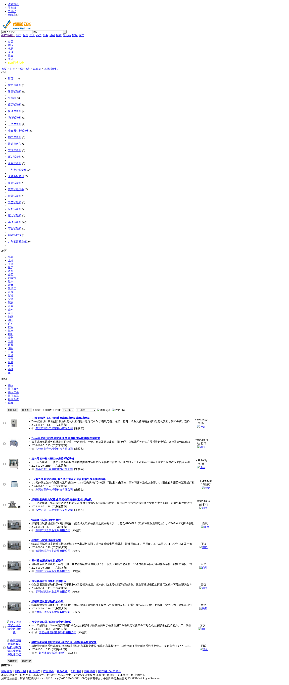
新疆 (10, 362)
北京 (10, 257)
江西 (10, 306)
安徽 (10, 299)
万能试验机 (14, 124)
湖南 (10, 320)
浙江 (10, 295)
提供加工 (13, 395)
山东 (10, 309)
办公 (38, 35)
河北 (10, 271)
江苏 (10, 292)
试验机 (37, 68)
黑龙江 (12, 288)
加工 (18, 35)
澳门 (10, 372)
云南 (10, 341)
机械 (52, 35)
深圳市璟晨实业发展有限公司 (52, 530)
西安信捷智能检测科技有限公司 (57, 632)
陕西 (10, 348)
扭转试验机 (14, 182)
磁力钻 (67, 35)
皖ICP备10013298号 (109, 671)
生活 (25, 35)
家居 (75, 35)
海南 (10, 330)
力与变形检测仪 (17, 169)
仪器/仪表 (24, 68)
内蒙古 (12, 278)
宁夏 (10, 358)
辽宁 (10, 281)
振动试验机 (14, 111)
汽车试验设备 (16, 189)
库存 (10, 402)
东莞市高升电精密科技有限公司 (54, 428)
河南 (10, 313)
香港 (10, 369)
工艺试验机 (14, 202)
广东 (10, 323)
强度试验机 (14, 117)
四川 (10, 334)
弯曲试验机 (14, 163)
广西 (10, 327)
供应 (12, 68)
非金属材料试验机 (18, 130)
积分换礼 (62, 671)
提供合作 (13, 399)
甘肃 (10, 351)
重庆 (10, 267)
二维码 (12, 11)
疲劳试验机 (14, 104)
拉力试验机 (14, 85)
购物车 (12, 14)
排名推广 (34, 671)
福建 (10, 302)
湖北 (10, 316)
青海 (10, 355)
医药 (59, 35)
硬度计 (12, 78)
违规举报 (89, 671)
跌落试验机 (14, 195)
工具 (32, 35)
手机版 (12, 7)
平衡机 (12, 98)
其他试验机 (51, 68)
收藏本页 (13, 4)
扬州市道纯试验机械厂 (52, 652)
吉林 (10, 285)
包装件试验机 (16, 176)
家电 (81, 35)
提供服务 (13, 388)
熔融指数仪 (14, 143)
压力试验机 (14, 156)
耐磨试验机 (14, 91)
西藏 (10, 344)
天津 (10, 264)
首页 (4, 68)
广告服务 (48, 671)
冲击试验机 (14, 137)
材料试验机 (14, 209)
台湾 (10, 365)
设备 (45, 35)
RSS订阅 (76, 671)
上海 (10, 260)
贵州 (10, 337)
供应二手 (13, 392)
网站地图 (20, 671)
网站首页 (6, 671)
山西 (10, 274)
